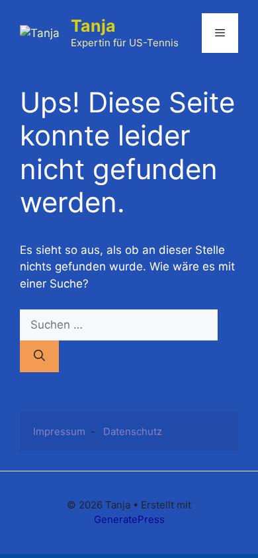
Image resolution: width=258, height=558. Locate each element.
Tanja (93, 26)
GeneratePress (129, 519)
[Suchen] (39, 356)
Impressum (59, 431)
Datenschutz (132, 431)
